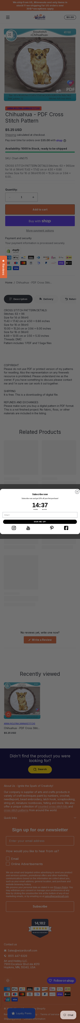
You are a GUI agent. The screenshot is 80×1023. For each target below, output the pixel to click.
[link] (14, 528)
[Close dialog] (77, 492)
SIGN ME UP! (40, 521)
